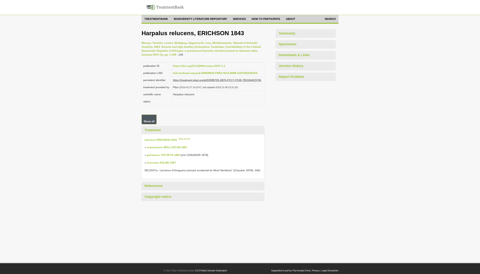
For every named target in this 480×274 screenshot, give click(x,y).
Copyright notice (158, 197)
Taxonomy (287, 33)
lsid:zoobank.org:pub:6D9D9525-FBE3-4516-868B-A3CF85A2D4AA (215, 72)
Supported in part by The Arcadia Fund (290, 270)
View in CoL (184, 139)
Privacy (316, 270)
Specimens (287, 44)
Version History (291, 66)
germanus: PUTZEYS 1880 (163, 154)
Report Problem (291, 77)
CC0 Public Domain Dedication (211, 270)
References (154, 186)
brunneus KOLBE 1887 (161, 162)
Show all (149, 121)
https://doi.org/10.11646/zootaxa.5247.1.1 (199, 65)
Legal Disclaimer (329, 270)
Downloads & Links (294, 55)
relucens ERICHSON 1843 (161, 139)
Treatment (153, 130)
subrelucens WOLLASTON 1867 (167, 147)
